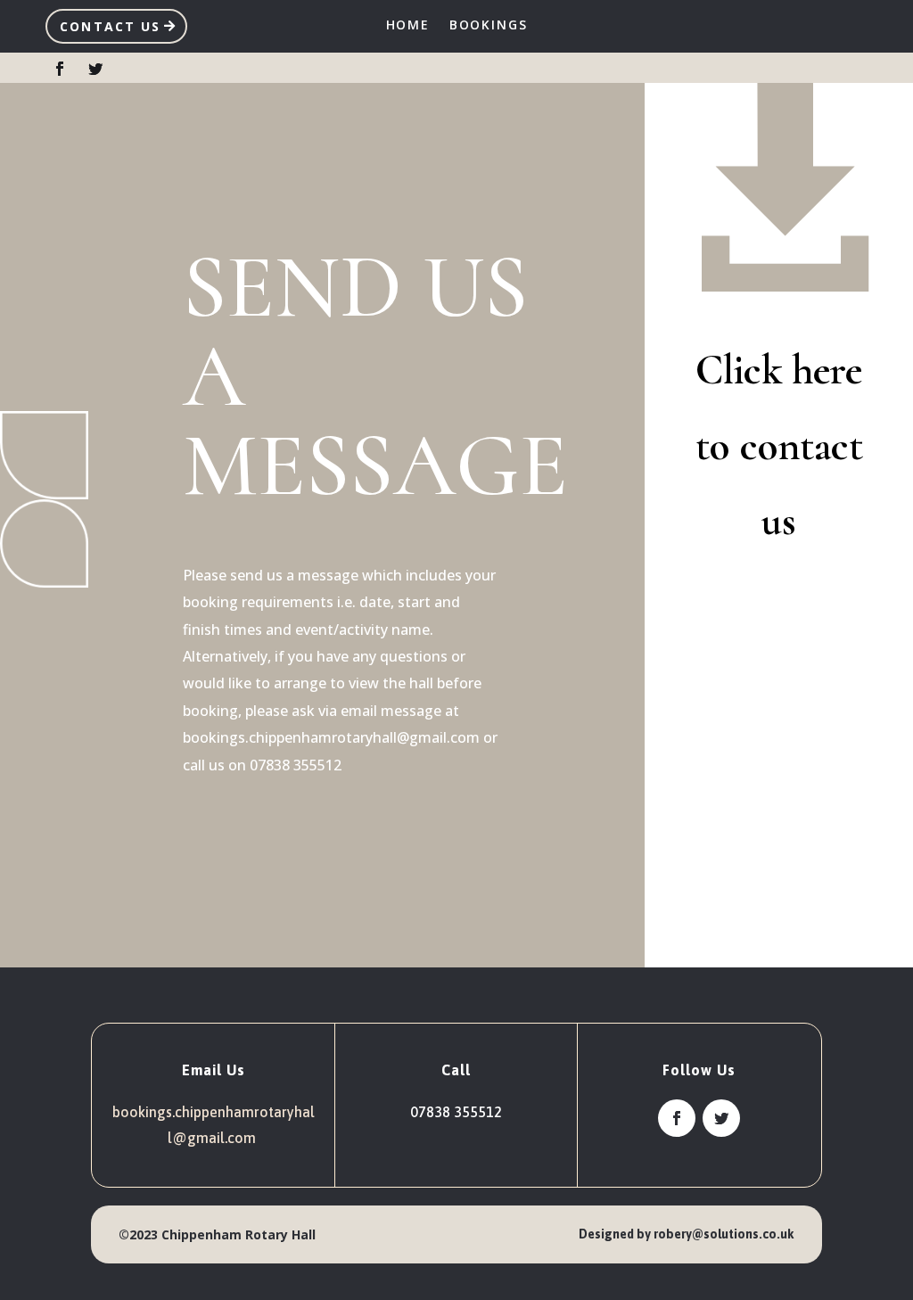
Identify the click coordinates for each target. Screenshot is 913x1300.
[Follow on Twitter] (95, 68)
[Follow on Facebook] (59, 68)
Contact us (110, 26)
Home (408, 26)
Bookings (488, 26)
